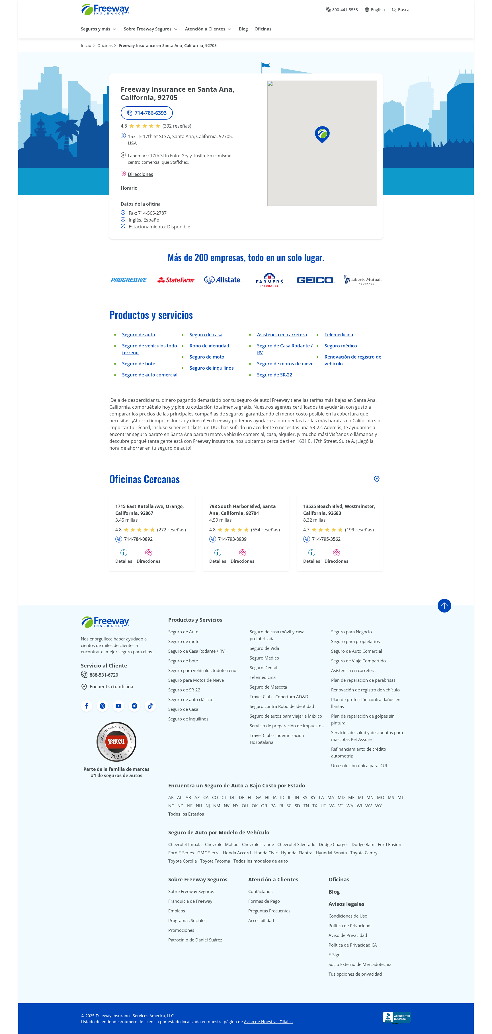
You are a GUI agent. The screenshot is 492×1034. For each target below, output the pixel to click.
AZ (197, 797)
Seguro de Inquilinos (188, 719)
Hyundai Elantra (296, 852)
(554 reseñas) (265, 530)
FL (250, 797)
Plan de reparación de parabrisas (363, 680)
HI (267, 797)
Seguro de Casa (183, 709)
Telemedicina (339, 334)
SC (288, 805)
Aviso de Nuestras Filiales (268, 1021)
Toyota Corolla (182, 861)
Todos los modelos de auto (260, 861)
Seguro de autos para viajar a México (286, 716)
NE (189, 805)
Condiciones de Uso (348, 916)
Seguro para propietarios (355, 641)
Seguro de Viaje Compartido (358, 661)
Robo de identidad (209, 346)
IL (289, 797)
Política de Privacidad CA (353, 945)
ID (282, 797)
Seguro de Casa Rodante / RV (196, 651)
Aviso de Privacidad (348, 935)
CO (215, 797)
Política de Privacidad (349, 925)
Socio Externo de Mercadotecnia (360, 964)
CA (206, 797)
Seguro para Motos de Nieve (196, 680)
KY (313, 797)
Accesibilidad (261, 920)
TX (314, 805)
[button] (322, 134)
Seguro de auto (138, 334)
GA (259, 797)
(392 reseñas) (177, 126)
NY (235, 805)
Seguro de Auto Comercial (356, 651)
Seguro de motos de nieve (285, 364)
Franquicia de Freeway (190, 901)
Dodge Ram (363, 844)
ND (180, 805)
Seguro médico (341, 346)
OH (245, 805)
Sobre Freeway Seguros (191, 891)
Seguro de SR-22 (184, 690)
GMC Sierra (208, 852)
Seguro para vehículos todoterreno (202, 670)
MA (330, 797)
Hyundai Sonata (331, 852)
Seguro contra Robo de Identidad (282, 706)
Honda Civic (266, 852)
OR (264, 805)
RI (281, 805)
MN (370, 797)
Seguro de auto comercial (149, 375)
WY (378, 805)
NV (226, 805)
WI (359, 805)
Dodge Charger (333, 844)
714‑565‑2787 (152, 213)
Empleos (176, 911)
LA (321, 797)
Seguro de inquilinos (212, 368)
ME (351, 797)
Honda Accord (237, 852)
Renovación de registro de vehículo (365, 690)
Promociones (181, 930)
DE (241, 797)
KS (304, 797)
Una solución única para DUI (359, 765)
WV (368, 805)
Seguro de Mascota (268, 687)
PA (273, 805)
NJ (208, 805)
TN (306, 805)
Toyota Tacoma (215, 861)
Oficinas (105, 45)
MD (341, 797)
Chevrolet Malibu (222, 844)
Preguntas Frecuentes (269, 911)
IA (275, 797)
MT (400, 797)
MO (380, 797)
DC (232, 797)
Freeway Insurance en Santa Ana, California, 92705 (168, 45)
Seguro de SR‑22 (274, 375)
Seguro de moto (207, 357)
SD (297, 805)
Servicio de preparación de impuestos (286, 725)
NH (199, 805)
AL (179, 797)
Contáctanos (260, 891)
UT (323, 805)
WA (350, 805)
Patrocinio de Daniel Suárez (195, 940)
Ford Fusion (389, 844)
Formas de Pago (264, 901)
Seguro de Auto (183, 631)
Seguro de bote (138, 364)
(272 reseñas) (171, 530)
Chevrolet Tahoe (258, 844)
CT (224, 797)
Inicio (86, 45)
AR (188, 797)
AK (171, 797)
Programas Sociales (187, 920)
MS (391, 797)
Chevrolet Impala (185, 844)
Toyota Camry (364, 852)
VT (340, 805)
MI (360, 797)
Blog (334, 891)
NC (171, 805)
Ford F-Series (181, 852)
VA (332, 805)
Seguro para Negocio (351, 631)
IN (297, 797)
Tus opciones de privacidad (355, 974)
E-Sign (335, 954)
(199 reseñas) (359, 530)
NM (216, 805)
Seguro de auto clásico (190, 699)
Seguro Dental (263, 667)
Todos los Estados (186, 814)
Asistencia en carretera (282, 334)
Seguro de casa (206, 334)
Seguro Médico (264, 658)
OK (255, 805)
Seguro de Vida (264, 648)
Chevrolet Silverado (296, 844)
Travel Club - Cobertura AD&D (279, 696)
